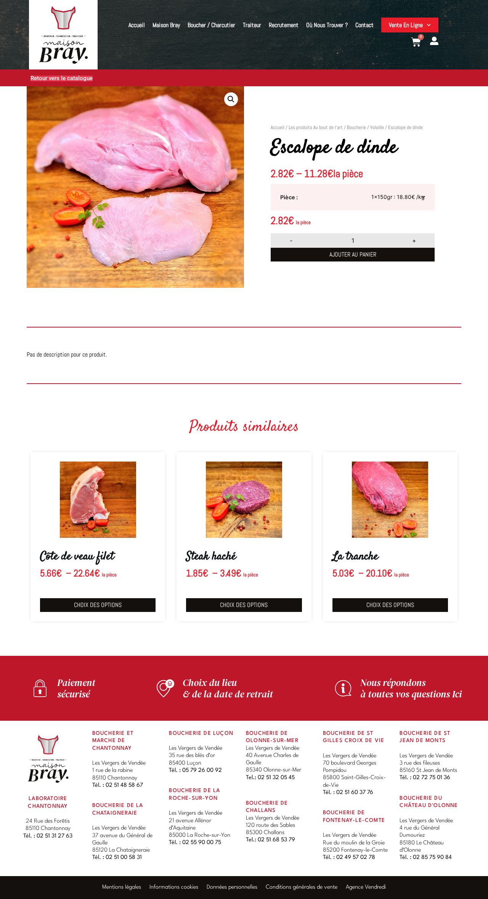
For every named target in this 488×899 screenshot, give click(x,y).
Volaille (377, 127)
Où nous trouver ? (327, 25)
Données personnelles (232, 887)
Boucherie (356, 127)
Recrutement (284, 25)
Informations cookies (173, 887)
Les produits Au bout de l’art (316, 127)
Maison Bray (166, 25)
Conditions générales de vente (301, 887)
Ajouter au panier (352, 254)
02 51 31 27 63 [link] (54, 836)
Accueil (136, 25)
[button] (231, 99)
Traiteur (252, 25)
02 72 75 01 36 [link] (431, 778)
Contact (364, 25)
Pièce (287, 197)
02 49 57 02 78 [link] (355, 857)
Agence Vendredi (366, 887)
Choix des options (98, 605)
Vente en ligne (406, 25)
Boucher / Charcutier (211, 25)
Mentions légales (121, 887)
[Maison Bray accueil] (48, 759)
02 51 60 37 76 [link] (354, 793)
